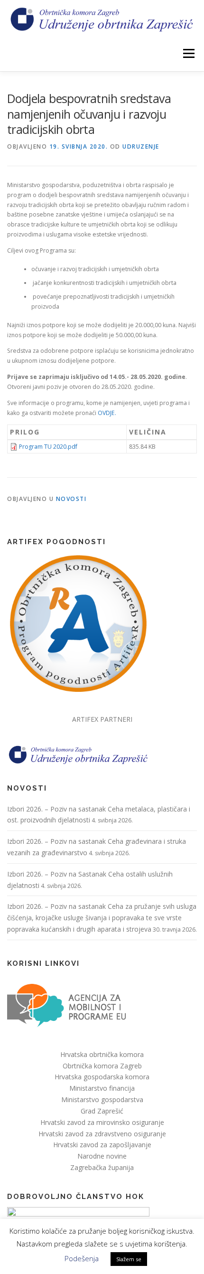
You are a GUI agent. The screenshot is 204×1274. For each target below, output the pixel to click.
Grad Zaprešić (102, 1110)
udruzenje (140, 146)
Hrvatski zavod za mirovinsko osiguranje (102, 1122)
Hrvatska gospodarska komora (102, 1076)
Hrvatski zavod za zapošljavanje (102, 1144)
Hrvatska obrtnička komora (102, 1054)
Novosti (71, 499)
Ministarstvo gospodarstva (102, 1099)
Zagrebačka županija (102, 1167)
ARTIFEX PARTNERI (102, 719)
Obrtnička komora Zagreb (102, 1065)
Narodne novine (102, 1156)
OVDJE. (107, 413)
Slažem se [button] (128, 1259)
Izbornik (188, 53)
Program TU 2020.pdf (48, 447)
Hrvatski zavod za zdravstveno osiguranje (102, 1133)
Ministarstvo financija (102, 1088)
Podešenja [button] (82, 1258)
